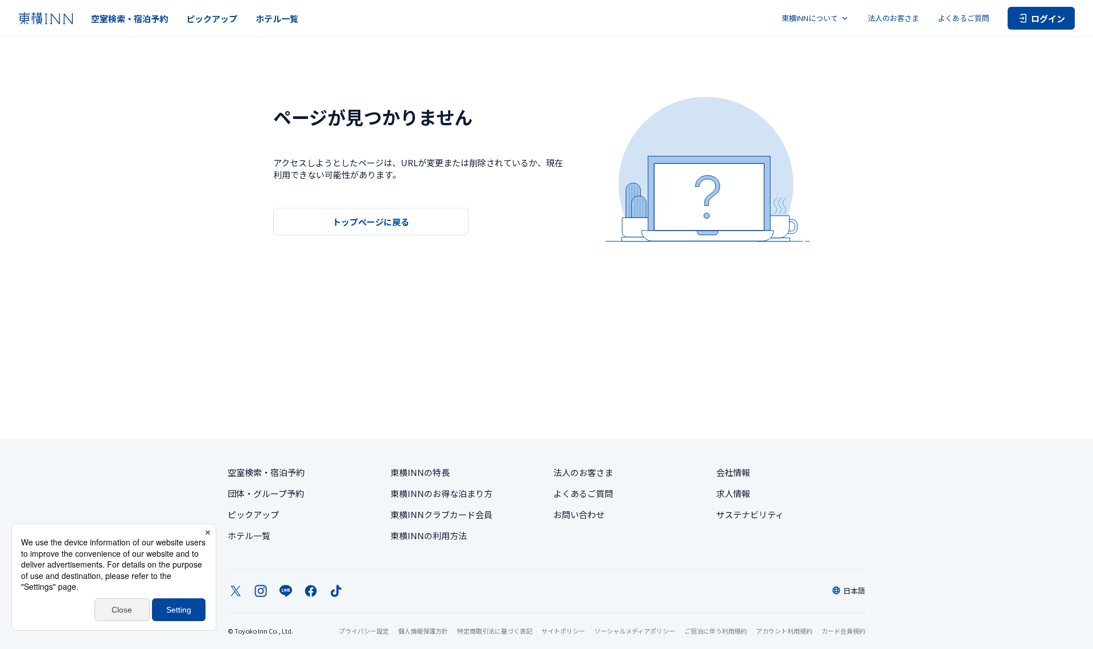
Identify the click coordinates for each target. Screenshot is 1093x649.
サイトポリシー (563, 630)
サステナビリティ (750, 514)
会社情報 (733, 472)
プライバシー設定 (364, 631)
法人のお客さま (893, 18)
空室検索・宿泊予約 (129, 18)
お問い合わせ (579, 514)
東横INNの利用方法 (429, 535)
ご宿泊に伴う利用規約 (715, 630)
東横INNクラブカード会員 (441, 514)
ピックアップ (211, 18)
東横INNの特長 (420, 472)
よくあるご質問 (963, 18)
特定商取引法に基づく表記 (494, 630)
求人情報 (733, 493)
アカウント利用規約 (784, 630)
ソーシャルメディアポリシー (634, 630)
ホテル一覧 (277, 18)
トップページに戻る (370, 222)
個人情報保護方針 (423, 630)
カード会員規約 (843, 630)
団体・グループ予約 (266, 493)
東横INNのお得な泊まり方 (441, 493)
